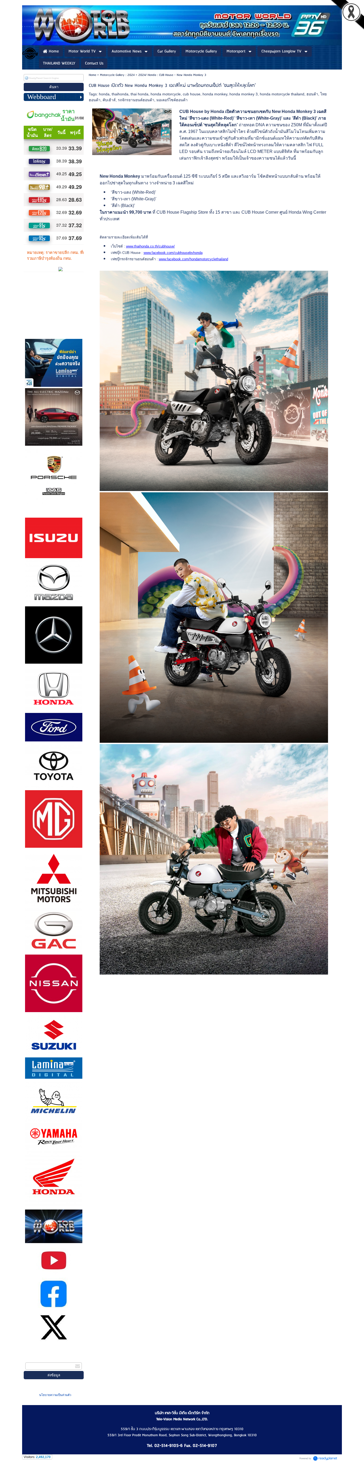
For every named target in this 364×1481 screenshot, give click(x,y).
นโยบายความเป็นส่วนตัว (55, 1395)
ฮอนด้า (312, 94)
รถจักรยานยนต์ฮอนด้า (136, 100)
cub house (191, 94)
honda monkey (215, 94)
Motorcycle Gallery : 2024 (117, 75)
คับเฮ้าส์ (109, 100)
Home (92, 75)
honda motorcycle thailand (282, 94)
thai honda (139, 94)
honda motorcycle (166, 94)
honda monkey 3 (243, 94)
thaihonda (120, 94)
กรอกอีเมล (33, 1359)
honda (104, 94)
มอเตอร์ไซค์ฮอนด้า (172, 100)
